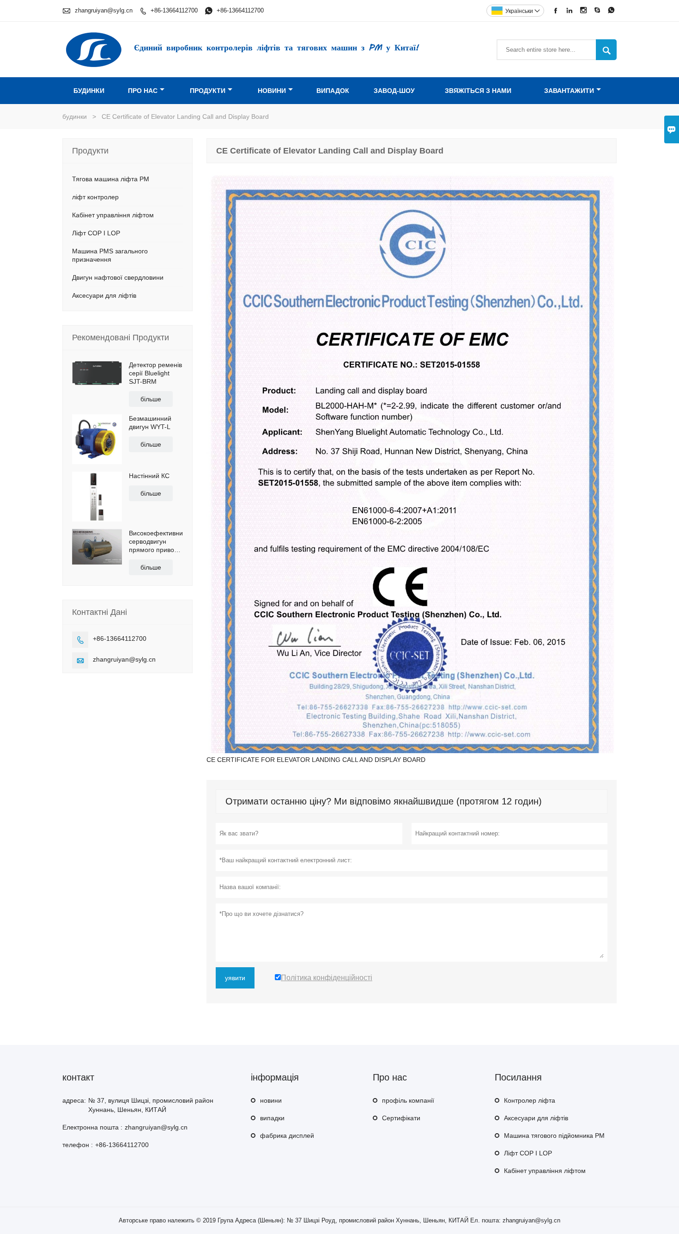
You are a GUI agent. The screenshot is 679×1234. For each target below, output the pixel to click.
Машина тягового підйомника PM (554, 1135)
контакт (78, 1077)
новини (272, 90)
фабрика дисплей (287, 1135)
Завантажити (569, 90)
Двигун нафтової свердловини (118, 277)
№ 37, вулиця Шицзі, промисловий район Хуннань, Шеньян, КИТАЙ (150, 1105)
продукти (207, 90)
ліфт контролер (95, 197)
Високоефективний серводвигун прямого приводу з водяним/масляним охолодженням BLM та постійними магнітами (156, 541)
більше (150, 399)
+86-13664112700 (174, 10)
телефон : (77, 1144)
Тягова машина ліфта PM (110, 179)
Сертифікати (401, 1118)
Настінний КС (149, 475)
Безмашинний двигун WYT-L (150, 422)
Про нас (143, 90)
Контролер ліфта (529, 1100)
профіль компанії (408, 1100)
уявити (235, 978)
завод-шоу (394, 90)
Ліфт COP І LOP (96, 233)
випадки (272, 1118)
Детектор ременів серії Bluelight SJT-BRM (155, 373)
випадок (332, 90)
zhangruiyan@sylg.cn (104, 10)
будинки (88, 90)
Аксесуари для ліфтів (104, 295)
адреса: (74, 1100)
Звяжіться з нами (478, 90)
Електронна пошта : (92, 1127)
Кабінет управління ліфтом (113, 215)
